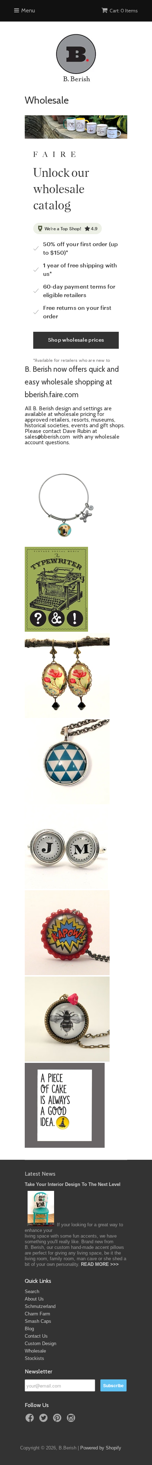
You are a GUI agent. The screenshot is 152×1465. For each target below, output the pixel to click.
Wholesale (35, 1351)
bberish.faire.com (51, 394)
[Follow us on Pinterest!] (58, 1420)
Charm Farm (37, 1313)
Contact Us (36, 1336)
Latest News (40, 1173)
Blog (29, 1328)
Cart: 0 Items (124, 10)
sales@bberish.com (48, 436)
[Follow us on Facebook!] (30, 1420)
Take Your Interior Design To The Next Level (73, 1184)
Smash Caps (38, 1321)
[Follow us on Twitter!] (44, 1420)
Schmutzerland (40, 1306)
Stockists (34, 1358)
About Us (34, 1299)
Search (32, 1291)
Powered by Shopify (100, 1447)
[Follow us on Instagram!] (72, 1420)
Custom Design (40, 1343)
